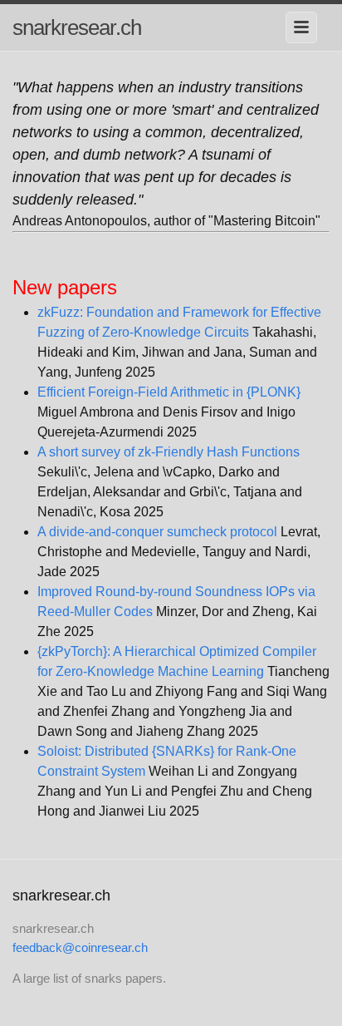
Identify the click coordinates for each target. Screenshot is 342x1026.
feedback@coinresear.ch (80, 947)
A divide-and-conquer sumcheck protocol (157, 532)
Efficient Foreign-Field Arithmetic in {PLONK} (168, 392)
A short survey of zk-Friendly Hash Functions (168, 452)
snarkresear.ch (76, 27)
